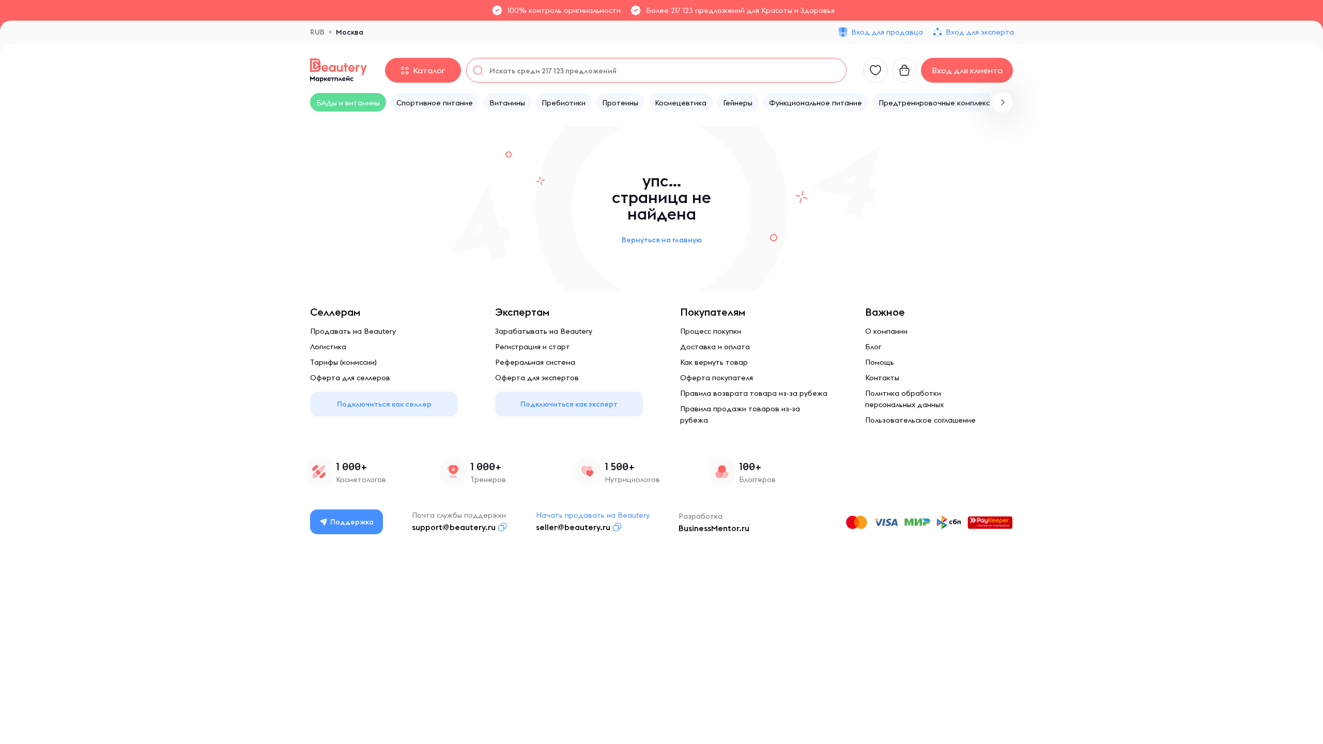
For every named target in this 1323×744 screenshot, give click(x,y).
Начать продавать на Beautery (593, 515)
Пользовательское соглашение (920, 420)
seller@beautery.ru (573, 527)
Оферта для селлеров (350, 377)
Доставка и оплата (715, 346)
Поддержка (352, 521)
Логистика (328, 346)
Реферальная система (535, 362)
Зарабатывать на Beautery (543, 331)
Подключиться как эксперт (569, 404)
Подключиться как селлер (384, 404)
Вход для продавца (887, 32)
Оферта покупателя (716, 377)
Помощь (879, 362)
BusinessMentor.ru (714, 528)
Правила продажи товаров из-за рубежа (740, 414)
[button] (1002, 102)
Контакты (882, 377)
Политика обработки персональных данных (904, 399)
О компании (886, 331)
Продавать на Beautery (353, 331)
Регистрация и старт (532, 346)
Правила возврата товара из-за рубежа (753, 393)
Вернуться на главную (662, 239)
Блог (873, 346)
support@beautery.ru (454, 527)
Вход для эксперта (980, 32)
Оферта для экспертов (537, 377)
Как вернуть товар (714, 362)
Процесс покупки (710, 331)
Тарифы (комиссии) (343, 362)
